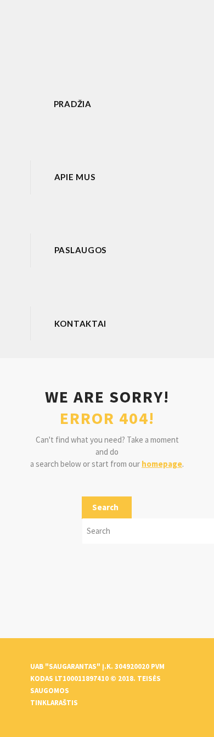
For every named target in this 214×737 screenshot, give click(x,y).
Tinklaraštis (54, 702)
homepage (162, 464)
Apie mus (74, 177)
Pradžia (73, 104)
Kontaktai (80, 323)
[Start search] (107, 507)
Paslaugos (80, 250)
